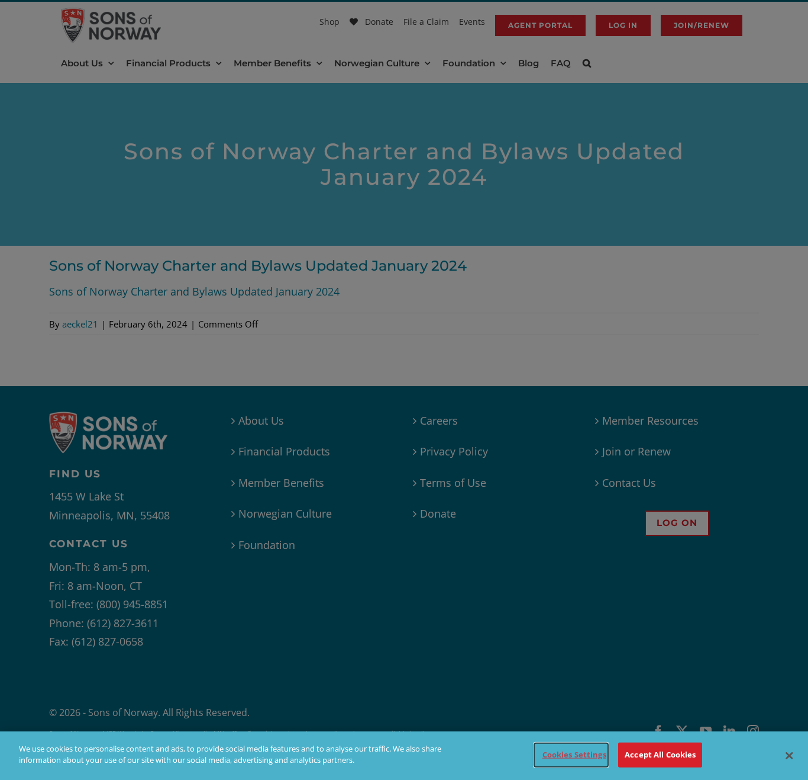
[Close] (789, 755)
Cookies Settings (574, 754)
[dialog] (404, 755)
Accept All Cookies (660, 754)
